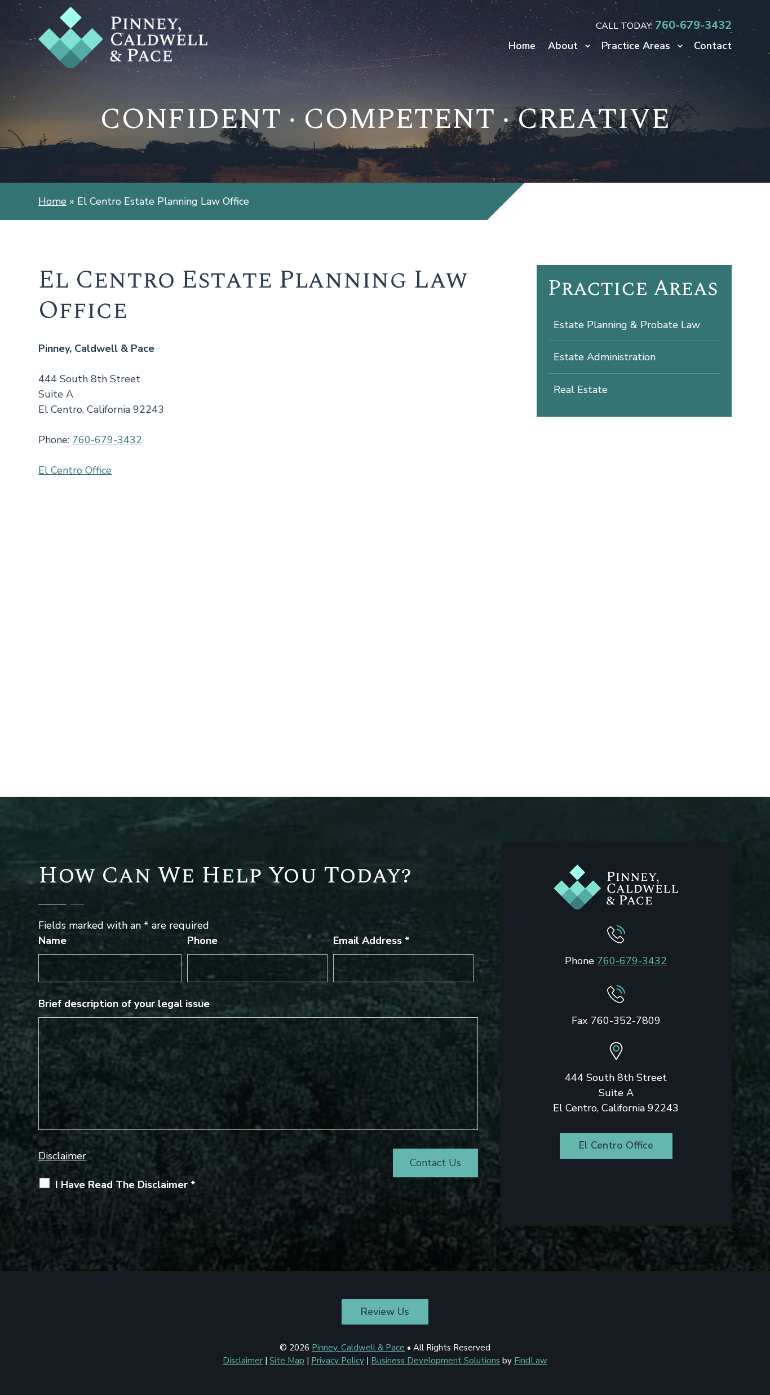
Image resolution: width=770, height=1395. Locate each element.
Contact (713, 47)
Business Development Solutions (435, 1360)
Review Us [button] (385, 1311)
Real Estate (581, 389)
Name (52, 940)
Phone (202, 940)
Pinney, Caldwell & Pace (358, 1347)
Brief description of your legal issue (124, 1003)
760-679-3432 (693, 25)
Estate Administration (605, 357)
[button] (758, 1313)
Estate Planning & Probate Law (627, 325)
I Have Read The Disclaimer (125, 1184)
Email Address (371, 940)
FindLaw (530, 1360)
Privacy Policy (337, 1360)
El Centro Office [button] (616, 1145)
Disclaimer (62, 1156)
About (563, 47)
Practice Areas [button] (635, 47)
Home (522, 47)
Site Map (286, 1360)
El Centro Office (75, 470)
